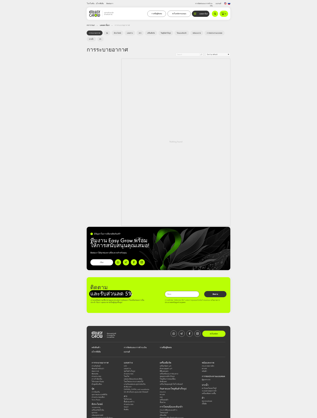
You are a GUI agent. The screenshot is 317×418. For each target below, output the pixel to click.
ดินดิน (126, 409)
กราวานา (91, 25)
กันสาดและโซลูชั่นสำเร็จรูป (173, 389)
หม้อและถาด (197, 33)
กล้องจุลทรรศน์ (97, 415)
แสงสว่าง (130, 33)
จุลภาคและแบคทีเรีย (99, 394)
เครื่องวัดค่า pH (165, 366)
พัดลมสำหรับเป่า (98, 368)
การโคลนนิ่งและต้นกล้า (171, 407)
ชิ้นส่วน (163, 402)
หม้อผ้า (204, 371)
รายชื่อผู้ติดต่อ (156, 14)
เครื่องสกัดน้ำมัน (98, 410)
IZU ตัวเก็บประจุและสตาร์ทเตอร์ (136, 392)
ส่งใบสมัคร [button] (214, 334)
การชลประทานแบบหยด (214, 33)
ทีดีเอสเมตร (164, 371)
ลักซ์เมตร (163, 381)
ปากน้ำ (91, 39)
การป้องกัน (96, 392)
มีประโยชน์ (117, 33)
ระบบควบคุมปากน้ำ (209, 391)
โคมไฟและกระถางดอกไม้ (133, 381)
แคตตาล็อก (105, 25)
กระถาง (163, 392)
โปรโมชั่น (90, 3)
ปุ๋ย (107, 33)
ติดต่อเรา (109, 3)
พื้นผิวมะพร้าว (129, 402)
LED (125, 366)
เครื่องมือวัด (151, 33)
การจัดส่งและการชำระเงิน (135, 347)
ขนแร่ (126, 407)
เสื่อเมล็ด (163, 415)
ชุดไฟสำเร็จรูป (129, 371)
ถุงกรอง (94, 413)
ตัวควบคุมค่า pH (166, 368)
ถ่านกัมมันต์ (96, 366)
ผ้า (100, 39)
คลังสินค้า (96, 347)
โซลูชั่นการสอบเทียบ (168, 379)
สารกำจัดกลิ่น (97, 379)
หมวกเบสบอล (207, 401)
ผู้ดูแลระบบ (206, 380)
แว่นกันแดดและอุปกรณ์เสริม (134, 384)
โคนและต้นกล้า (182, 33)
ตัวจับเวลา (128, 387)
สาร (140, 33)
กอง (161, 397)
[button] (200, 14)
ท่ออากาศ (95, 371)
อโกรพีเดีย (100, 3)
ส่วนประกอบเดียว (98, 397)
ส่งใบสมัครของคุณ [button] (179, 14)
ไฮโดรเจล (128, 399)
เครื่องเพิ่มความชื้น (209, 393)
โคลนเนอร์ (164, 413)
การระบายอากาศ (122, 25)
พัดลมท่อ (95, 374)
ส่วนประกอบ (96, 376)
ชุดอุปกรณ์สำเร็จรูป (167, 376)
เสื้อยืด (204, 404)
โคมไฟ (126, 376)
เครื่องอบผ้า (164, 400)
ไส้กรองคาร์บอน (98, 381)
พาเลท (162, 394)
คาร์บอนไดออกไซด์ (209, 388)
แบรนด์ (218, 3)
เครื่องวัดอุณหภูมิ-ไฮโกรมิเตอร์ (171, 384)
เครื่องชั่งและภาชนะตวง (169, 374)
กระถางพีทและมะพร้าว (168, 410)
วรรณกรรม (96, 407)
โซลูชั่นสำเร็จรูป (166, 33)
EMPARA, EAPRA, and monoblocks (136, 389)
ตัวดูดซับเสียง (97, 384)
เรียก (102, 262)
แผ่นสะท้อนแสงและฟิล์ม (133, 379)
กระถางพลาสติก (208, 366)
